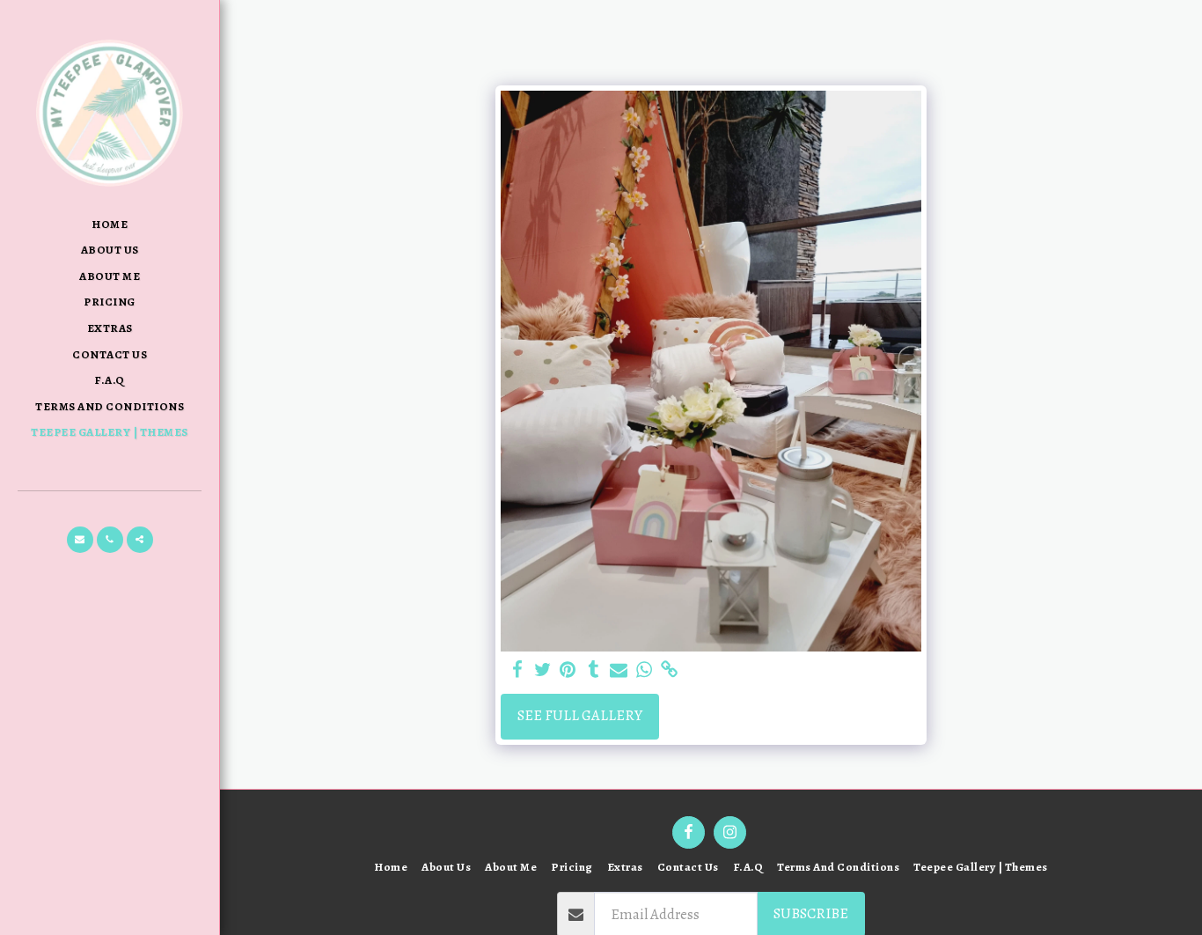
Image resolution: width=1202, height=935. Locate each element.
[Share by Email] (619, 670)
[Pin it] (568, 670)
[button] (80, 539)
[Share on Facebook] (517, 670)
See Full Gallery (579, 715)
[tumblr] (593, 670)
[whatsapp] (644, 670)
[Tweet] (542, 670)
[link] (670, 670)
